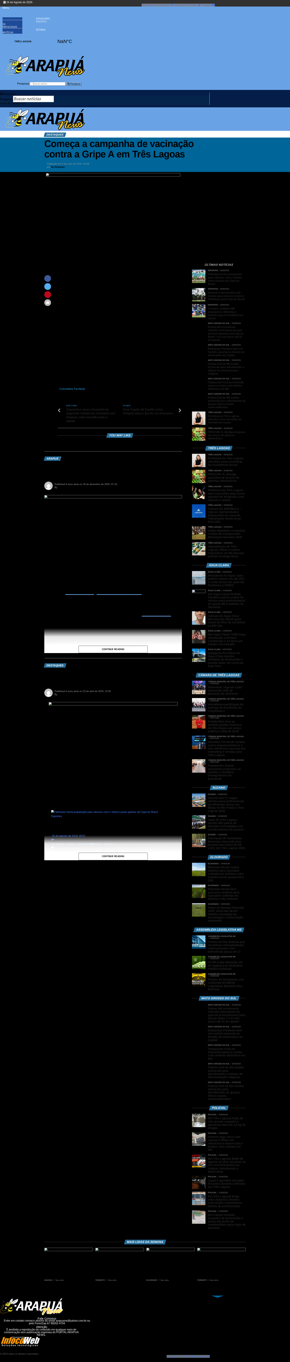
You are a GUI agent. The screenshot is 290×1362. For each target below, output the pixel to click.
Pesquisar (23, 83)
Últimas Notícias (24, 31)
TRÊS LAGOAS (44, 41)
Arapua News (65, 694)
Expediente (43, 18)
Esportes (56, 816)
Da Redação (58, 167)
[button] (12, 8)
